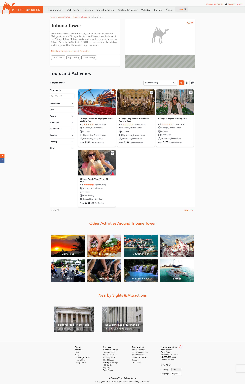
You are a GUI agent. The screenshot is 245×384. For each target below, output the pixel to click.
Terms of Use (80, 360)
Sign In (240, 4)
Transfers (88, 10)
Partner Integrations (140, 352)
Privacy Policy (80, 362)
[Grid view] (181, 82)
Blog (77, 355)
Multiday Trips (109, 357)
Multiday (145, 10)
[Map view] (186, 82)
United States (65, 17)
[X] (164, 365)
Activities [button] (72, 10)
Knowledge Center (82, 357)
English (175, 373)
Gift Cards (107, 365)
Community (137, 362)
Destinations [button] (54, 10)
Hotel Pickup (108, 360)
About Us (78, 350)
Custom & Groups (127, 10)
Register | (232, 4)
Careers (135, 360)
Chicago (85, 17)
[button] (2, 156)
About (169, 10)
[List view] (192, 82)
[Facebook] (162, 365)
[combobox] (176, 373)
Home (53, 17)
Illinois (76, 17)
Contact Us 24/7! (167, 359)
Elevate (158, 10)
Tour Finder (108, 370)
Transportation (109, 352)
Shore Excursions (105, 10)
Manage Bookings (110, 362)
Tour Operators (138, 355)
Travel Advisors (138, 350)
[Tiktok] (170, 365)
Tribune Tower (97, 17)
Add (190, 23)
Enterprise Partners (139, 357)
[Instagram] (167, 365)
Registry (106, 367)
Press (77, 352)
